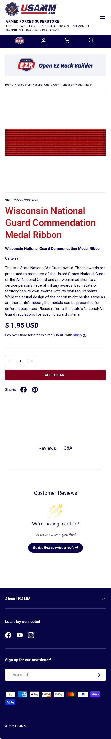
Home (9, 84)
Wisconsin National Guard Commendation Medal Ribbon (55, 84)
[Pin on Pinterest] (35, 389)
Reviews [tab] (47, 448)
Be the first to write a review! (55, 548)
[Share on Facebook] (23, 389)
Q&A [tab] (68, 448)
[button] (67, 40)
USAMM (20, 726)
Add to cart (55, 375)
